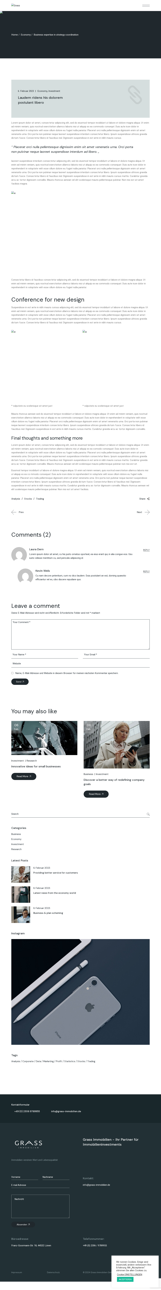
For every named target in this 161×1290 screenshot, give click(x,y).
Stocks (81, 1061)
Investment (17, 760)
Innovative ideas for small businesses (36, 766)
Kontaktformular (20, 1104)
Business (88, 774)
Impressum (16, 1272)
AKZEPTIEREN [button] (125, 1279)
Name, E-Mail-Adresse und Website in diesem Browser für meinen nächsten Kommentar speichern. (66, 673)
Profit (59, 1061)
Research (32, 760)
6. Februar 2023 (41, 867)
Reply (146, 550)
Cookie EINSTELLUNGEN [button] (129, 1274)
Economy (26, 34)
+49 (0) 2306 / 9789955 (95, 1245)
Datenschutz (53, 1272)
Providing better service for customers (55, 872)
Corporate (28, 1061)
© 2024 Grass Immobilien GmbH (98, 1272)
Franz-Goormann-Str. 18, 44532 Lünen (31, 1245)
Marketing (48, 1061)
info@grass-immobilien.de (96, 1185)
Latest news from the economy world (54, 893)
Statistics (69, 1061)
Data (38, 1061)
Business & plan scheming (48, 913)
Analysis (15, 1061)
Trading (91, 1061)
